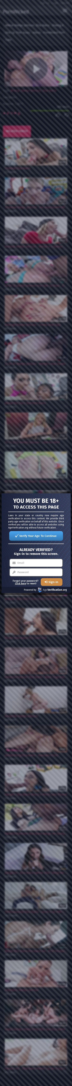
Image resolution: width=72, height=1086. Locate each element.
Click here (20, 583)
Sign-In (53, 582)
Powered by (30, 590)
